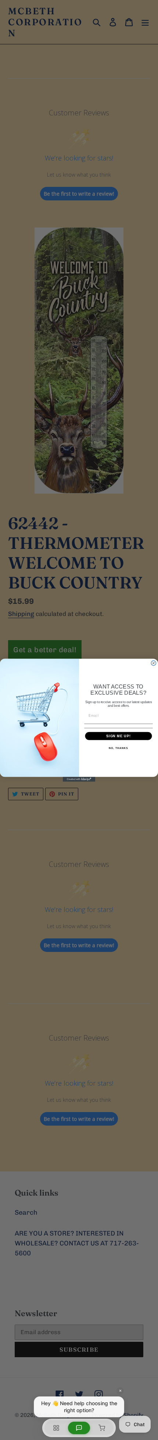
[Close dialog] (153, 663)
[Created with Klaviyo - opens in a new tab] (79, 779)
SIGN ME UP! (118, 735)
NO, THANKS (118, 748)
